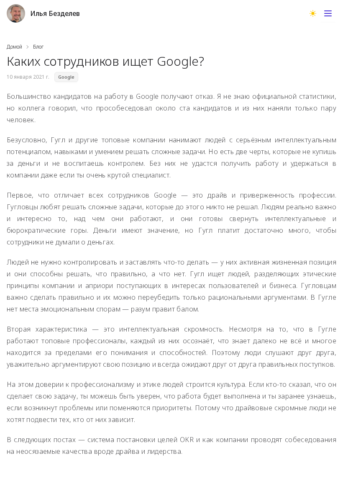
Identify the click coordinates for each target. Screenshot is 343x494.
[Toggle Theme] (313, 13)
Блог (38, 47)
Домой (14, 47)
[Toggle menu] (328, 13)
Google (66, 77)
